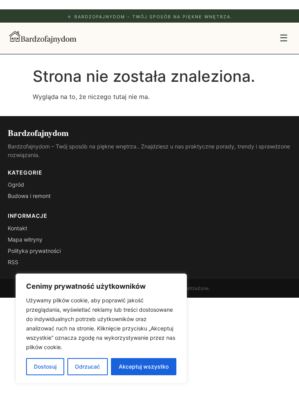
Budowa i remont (29, 195)
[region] (101, 328)
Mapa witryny (25, 239)
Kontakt (17, 228)
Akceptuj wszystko (144, 366)
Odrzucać (87, 366)
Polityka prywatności (34, 250)
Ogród (16, 184)
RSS (13, 262)
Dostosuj (45, 366)
